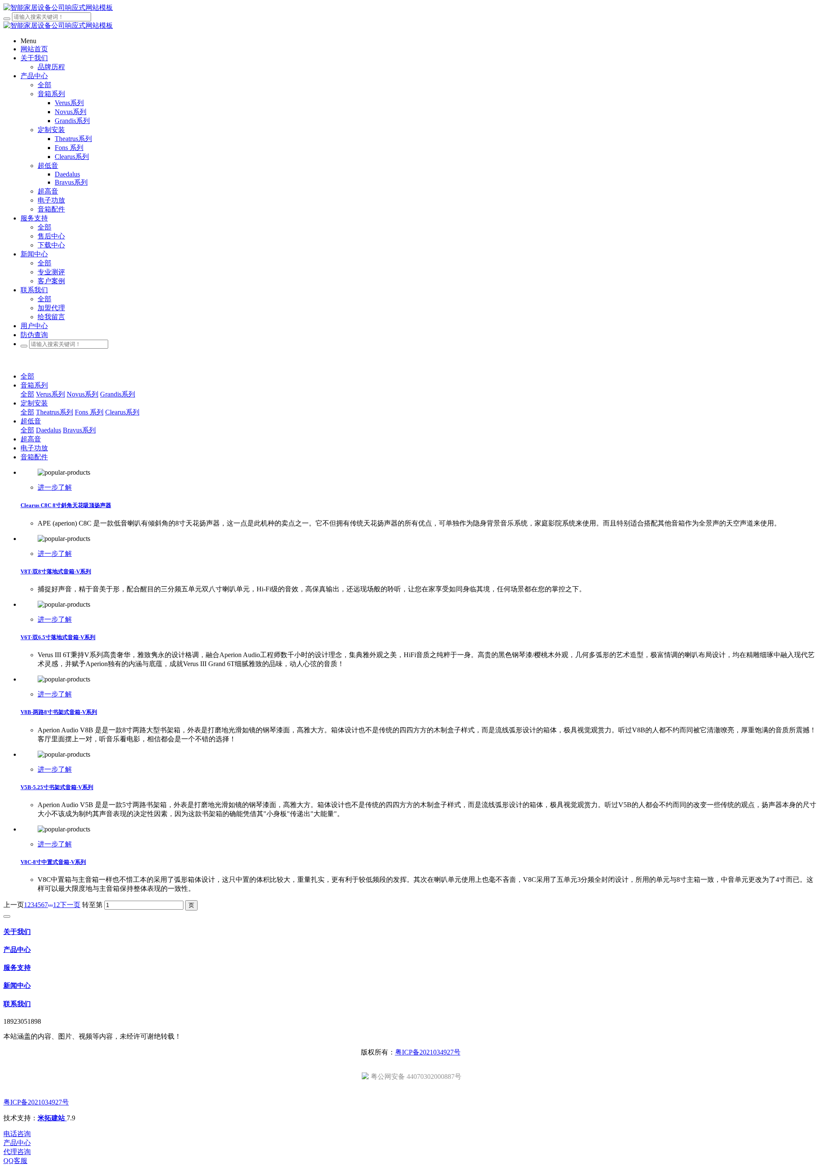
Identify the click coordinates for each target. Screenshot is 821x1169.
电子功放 (34, 448)
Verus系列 (50, 394)
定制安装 (34, 403)
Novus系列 (82, 394)
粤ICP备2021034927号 (428, 1052)
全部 (44, 84)
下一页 (70, 904)
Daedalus (48, 430)
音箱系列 (34, 385)
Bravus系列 (79, 430)
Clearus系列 (122, 412)
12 (56, 904)
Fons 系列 (89, 412)
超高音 (31, 439)
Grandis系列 (117, 394)
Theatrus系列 (54, 412)
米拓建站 (52, 1118)
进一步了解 (55, 487)
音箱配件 (34, 457)
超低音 (31, 421)
